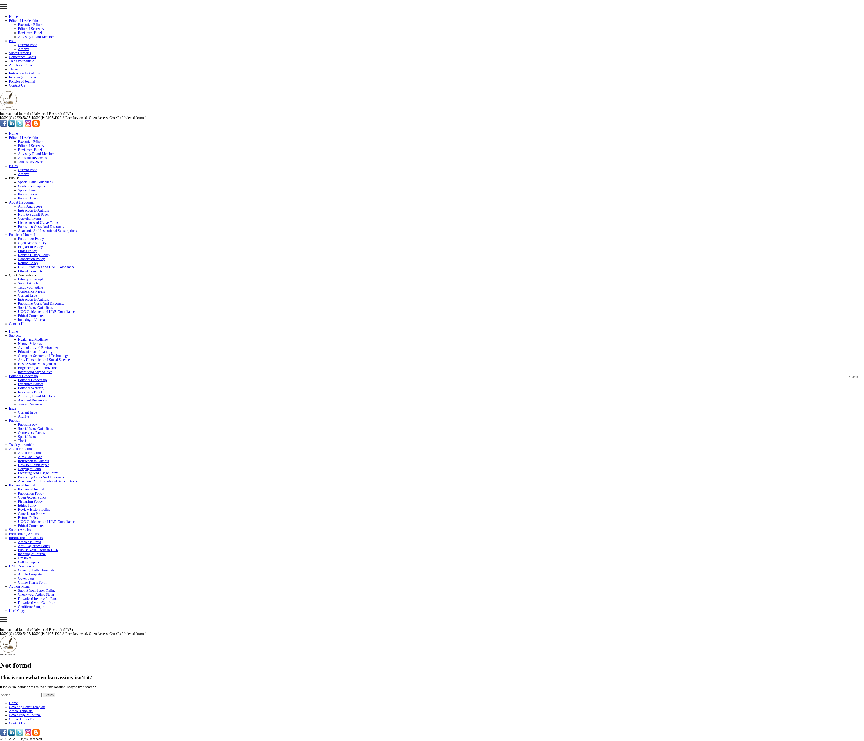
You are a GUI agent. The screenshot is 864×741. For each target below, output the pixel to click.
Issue (12, 41)
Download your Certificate (37, 602)
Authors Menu (19, 586)
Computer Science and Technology (43, 356)
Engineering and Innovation (38, 368)
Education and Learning (35, 352)
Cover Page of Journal (25, 715)
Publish (14, 420)
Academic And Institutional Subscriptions (47, 231)
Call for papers (28, 562)
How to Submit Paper (33, 214)
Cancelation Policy (31, 259)
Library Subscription (32, 279)
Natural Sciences (30, 343)
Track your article (21, 61)
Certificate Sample (31, 607)
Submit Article (28, 283)
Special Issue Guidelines (35, 182)
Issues (13, 166)
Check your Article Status (36, 594)
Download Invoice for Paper (38, 598)
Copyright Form (29, 218)
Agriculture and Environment (39, 347)
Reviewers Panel (30, 33)
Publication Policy (31, 239)
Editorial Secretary (31, 29)
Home (13, 16)
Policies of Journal (22, 81)
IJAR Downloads (21, 566)
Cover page (26, 578)
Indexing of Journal (23, 77)
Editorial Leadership (23, 20)
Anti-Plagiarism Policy (34, 546)
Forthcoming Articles (24, 534)
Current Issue (27, 45)
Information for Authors (26, 538)
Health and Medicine (33, 339)
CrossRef (24, 558)
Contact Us (17, 85)
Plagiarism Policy (30, 247)
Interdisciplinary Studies (35, 372)
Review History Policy (34, 255)
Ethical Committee (31, 271)
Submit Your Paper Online (36, 590)
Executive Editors (30, 25)
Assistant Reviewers (32, 158)
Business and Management (37, 364)
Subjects (15, 335)
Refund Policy (28, 263)
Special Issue (27, 190)
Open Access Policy (32, 243)
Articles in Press (20, 65)
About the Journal (21, 202)
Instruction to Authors (24, 73)
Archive (23, 49)
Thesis (13, 69)
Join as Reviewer (30, 162)
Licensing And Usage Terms (38, 222)
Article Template (30, 574)
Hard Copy (17, 611)
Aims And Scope (30, 206)
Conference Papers (22, 57)
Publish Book (27, 194)
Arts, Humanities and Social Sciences (44, 360)
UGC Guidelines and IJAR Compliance (46, 267)
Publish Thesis (28, 198)
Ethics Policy (27, 251)
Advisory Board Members (36, 37)
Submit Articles (20, 53)
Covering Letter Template (36, 570)
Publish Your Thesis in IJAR (38, 550)
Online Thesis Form (32, 582)
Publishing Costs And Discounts (41, 226)
